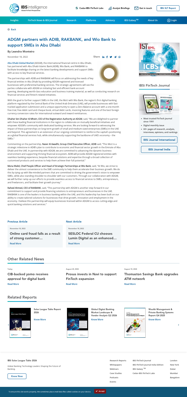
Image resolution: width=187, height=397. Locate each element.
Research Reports (118, 360)
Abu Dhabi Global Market (21, 63)
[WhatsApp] (119, 57)
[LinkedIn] (103, 57)
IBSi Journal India (159, 149)
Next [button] (178, 325)
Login (173, 20)
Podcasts (114, 377)
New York (174, 364)
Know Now (17, 376)
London (173, 360)
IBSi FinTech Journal (142, 360)
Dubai (173, 369)
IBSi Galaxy (131, 20)
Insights (14, 20)
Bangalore (174, 377)
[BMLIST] (159, 59)
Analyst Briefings (121, 8)
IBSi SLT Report (168, 8)
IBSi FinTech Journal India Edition (148, 364)
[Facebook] (107, 57)
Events (113, 381)
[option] (36, 325)
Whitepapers (116, 364)
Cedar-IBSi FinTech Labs (91, 8)
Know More (40, 319)
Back (13, 29)
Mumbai (174, 373)
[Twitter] (111, 57)
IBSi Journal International (159, 139)
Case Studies (116, 373)
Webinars (114, 369)
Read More (15, 243)
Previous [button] (8, 325)
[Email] (115, 57)
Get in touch (145, 8)
